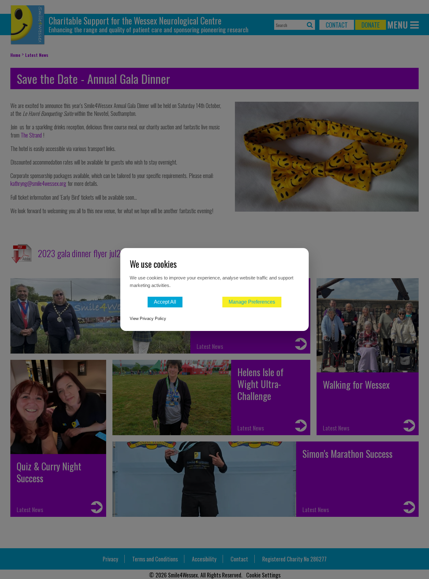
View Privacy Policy (148, 318)
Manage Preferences (252, 302)
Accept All (165, 302)
